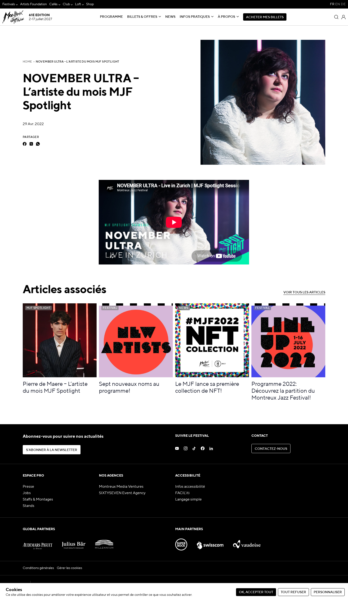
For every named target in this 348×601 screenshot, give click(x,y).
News (170, 16)
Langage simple (188, 499)
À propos (226, 16)
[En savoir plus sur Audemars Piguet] (37, 542)
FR (332, 4)
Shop (90, 4)
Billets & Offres (142, 16)
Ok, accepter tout (256, 592)
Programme (111, 16)
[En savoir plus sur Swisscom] (210, 542)
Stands (28, 506)
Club (66, 4)
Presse (28, 487)
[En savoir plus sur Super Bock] (181, 542)
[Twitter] (31, 144)
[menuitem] (10, 4)
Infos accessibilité (190, 487)
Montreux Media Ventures (121, 487)
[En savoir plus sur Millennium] (104, 542)
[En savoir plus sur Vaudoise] (246, 542)
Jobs (27, 493)
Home (27, 61)
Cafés (53, 4)
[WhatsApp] (38, 144)
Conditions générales (38, 568)
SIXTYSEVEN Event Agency (122, 493)
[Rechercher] (336, 17)
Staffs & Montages (38, 499)
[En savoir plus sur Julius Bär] (74, 542)
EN (337, 4)
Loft (78, 4)
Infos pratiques (195, 16)
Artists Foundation (33, 4)
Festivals (8, 4)
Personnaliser (328, 592)
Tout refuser (293, 592)
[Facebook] (25, 144)
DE (343, 4)
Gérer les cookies (69, 568)
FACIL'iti (182, 493)
